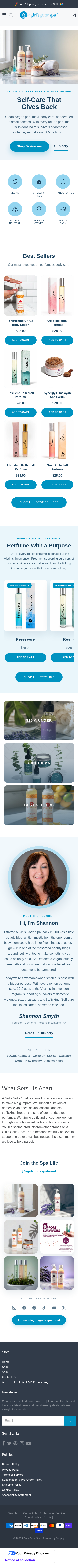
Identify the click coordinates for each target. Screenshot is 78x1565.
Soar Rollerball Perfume (57, 467)
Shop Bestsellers (29, 146)
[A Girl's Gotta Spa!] (39, 15)
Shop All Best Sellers (39, 502)
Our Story (61, 146)
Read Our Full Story (39, 1033)
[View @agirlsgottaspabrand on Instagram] (21, 1201)
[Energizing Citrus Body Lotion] (21, 295)
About (5, 1371)
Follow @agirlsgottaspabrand (39, 1320)
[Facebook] (24, 1307)
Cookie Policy (10, 1489)
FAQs (50, 1517)
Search (12, 1513)
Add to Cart (20, 340)
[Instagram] (14, 1307)
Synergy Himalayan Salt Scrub (57, 395)
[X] (64, 1307)
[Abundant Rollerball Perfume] (21, 440)
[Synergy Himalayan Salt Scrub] (57, 368)
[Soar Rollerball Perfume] (57, 440)
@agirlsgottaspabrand (39, 1171)
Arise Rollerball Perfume (57, 322)
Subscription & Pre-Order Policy (22, 1479)
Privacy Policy (10, 1469)
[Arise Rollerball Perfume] (57, 295)
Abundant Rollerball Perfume (21, 467)
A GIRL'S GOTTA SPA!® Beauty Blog (25, 1382)
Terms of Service (12, 1474)
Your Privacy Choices (32, 1553)
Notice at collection (20, 1560)
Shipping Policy (11, 1484)
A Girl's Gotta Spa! (31, 1538)
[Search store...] (11, 15)
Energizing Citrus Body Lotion (20, 322)
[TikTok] (44, 1307)
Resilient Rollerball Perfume (20, 395)
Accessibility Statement (16, 1494)
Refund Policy (10, 1464)
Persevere (25, 639)
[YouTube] (54, 1307)
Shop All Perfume (38, 677)
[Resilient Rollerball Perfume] (21, 368)
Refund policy (32, 1517)
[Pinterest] (34, 1307)
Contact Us (9, 1377)
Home (6, 1361)
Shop (5, 1366)
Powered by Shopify (53, 1538)
